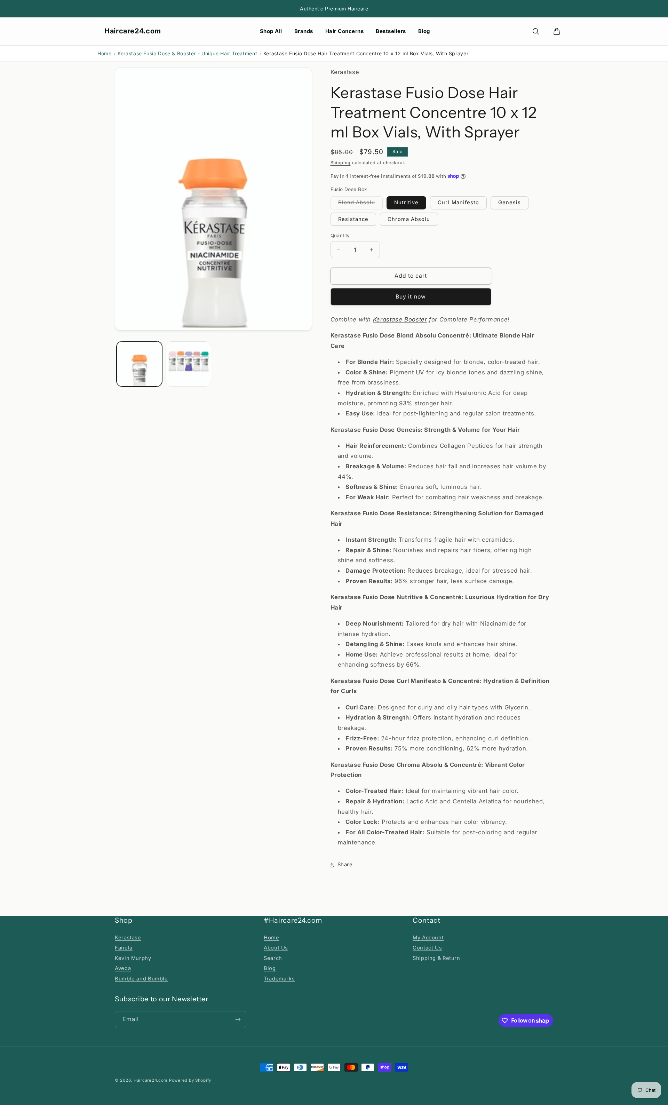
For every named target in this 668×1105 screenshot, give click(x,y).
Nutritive (406, 202)
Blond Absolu (360, 204)
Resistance (353, 219)
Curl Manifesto (458, 202)
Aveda (123, 968)
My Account (428, 938)
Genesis (509, 202)
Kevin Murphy (133, 958)
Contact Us (427, 948)
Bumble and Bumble (141, 979)
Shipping (341, 162)
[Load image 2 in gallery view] (188, 364)
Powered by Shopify (190, 1080)
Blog (424, 31)
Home (104, 53)
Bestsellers (391, 31)
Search (273, 958)
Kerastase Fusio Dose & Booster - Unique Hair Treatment (187, 53)
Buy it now (411, 296)
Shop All (271, 31)
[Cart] (557, 31)
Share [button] (345, 864)
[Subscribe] (238, 1019)
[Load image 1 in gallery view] (139, 364)
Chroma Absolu (409, 219)
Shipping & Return (436, 958)
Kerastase (128, 938)
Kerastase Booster (400, 319)
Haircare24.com (132, 31)
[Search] (536, 31)
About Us (276, 948)
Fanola (124, 948)
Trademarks (279, 979)
